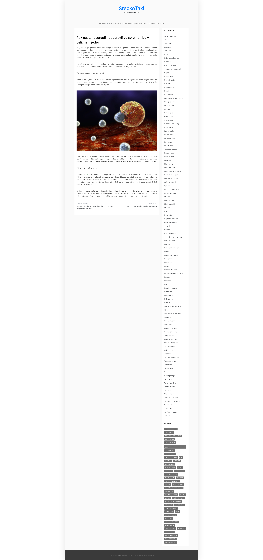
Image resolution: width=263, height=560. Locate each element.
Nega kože (168, 215)
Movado (167, 208)
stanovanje (169, 511)
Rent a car (168, 292)
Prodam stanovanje (171, 270)
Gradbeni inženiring (171, 124)
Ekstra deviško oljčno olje (173, 98)
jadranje (168, 460)
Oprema (167, 230)
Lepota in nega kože (171, 189)
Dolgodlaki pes (169, 87)
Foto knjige (168, 109)
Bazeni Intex (168, 54)
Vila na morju (169, 394)
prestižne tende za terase (174, 488)
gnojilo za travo (171, 457)
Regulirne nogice (170, 288)
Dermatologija (169, 80)
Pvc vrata (167, 281)
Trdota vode (168, 368)
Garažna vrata (169, 116)
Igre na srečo (169, 131)
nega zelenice (179, 471)
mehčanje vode (170, 467)
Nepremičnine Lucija (171, 219)
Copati (166, 73)
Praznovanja (168, 262)
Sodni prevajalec (170, 328)
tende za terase (170, 515)
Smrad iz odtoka (170, 321)
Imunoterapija (169, 135)
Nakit (166, 211)
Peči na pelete (169, 241)
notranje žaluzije (171, 474)
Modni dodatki (169, 204)
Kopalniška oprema (171, 179)
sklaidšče (168, 505)
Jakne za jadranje (170, 149)
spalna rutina (179, 505)
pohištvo (180, 477)
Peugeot (167, 252)
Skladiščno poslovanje (172, 314)
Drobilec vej (168, 95)
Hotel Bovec (168, 127)
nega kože (168, 471)
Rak (78, 33)
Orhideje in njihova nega (173, 237)
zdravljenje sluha (171, 535)
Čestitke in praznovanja (172, 69)
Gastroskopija (169, 120)
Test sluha (168, 365)
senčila (167, 498)
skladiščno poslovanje (173, 501)
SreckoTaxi (131, 8)
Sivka (166, 310)
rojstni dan (169, 491)
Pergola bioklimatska (171, 248)
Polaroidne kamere (171, 255)
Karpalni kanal (169, 153)
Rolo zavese (168, 299)
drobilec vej (169, 439)
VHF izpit (167, 390)
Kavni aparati (169, 157)
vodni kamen (169, 525)
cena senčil (169, 432)
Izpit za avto (168, 146)
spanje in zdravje (171, 508)
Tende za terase (170, 361)
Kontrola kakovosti (171, 175)
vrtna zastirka (170, 528)
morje (180, 467)
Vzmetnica (168, 408)
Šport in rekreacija (171, 339)
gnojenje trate (170, 454)
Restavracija (168, 295)
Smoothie (167, 317)
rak (86, 174)
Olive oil (167, 226)
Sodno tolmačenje (171, 332)
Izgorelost (168, 142)
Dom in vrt (168, 91)
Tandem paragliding (171, 357)
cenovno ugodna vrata (173, 435)
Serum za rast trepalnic (172, 306)
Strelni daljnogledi (171, 343)
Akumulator (168, 43)
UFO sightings (169, 376)
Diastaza (167, 84)
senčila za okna (178, 498)
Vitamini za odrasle (171, 398)
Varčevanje (168, 379)
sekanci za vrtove (171, 494)
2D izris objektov (170, 36)
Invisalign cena (169, 138)
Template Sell (149, 555)
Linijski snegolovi (170, 193)
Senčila (167, 303)
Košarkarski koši (170, 182)
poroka (167, 484)
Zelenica (167, 416)
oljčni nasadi (170, 477)
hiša (180, 457)
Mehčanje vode (169, 200)
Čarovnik (167, 62)
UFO (166, 372)
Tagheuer (167, 354)
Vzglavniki (168, 405)
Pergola (167, 244)
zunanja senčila (170, 542)
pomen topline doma (172, 481)
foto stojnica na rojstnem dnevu (174, 446)
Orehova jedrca (169, 233)
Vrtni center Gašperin (172, 401)
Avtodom (167, 51)
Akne (166, 40)
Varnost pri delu (170, 383)
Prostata (167, 277)
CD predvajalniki (170, 65)
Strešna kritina (169, 346)
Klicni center (169, 164)
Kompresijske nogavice (172, 171)
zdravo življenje (171, 538)
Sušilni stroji (168, 350)
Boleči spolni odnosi (171, 58)
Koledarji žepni (169, 168)
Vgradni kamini (169, 387)
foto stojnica (170, 442)
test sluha (168, 518)
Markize (167, 197)
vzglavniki (181, 528)
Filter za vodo (169, 106)
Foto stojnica (169, 113)
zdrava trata (169, 532)
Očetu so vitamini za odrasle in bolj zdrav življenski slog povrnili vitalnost (95, 207)
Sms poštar (168, 325)
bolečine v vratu (171, 429)
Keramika (167, 160)
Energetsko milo (170, 102)
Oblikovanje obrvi (170, 222)
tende (177, 511)
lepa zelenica (169, 464)
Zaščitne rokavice (170, 412)
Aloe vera (167, 47)
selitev (182, 494)
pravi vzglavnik (178, 484)
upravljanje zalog (171, 521)
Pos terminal (169, 259)
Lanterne (167, 186)
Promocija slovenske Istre (173, 273)
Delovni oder (169, 76)
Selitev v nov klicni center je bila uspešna (142, 206)
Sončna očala (169, 335)
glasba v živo (169, 450)
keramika (177, 460)
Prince (166, 266)
